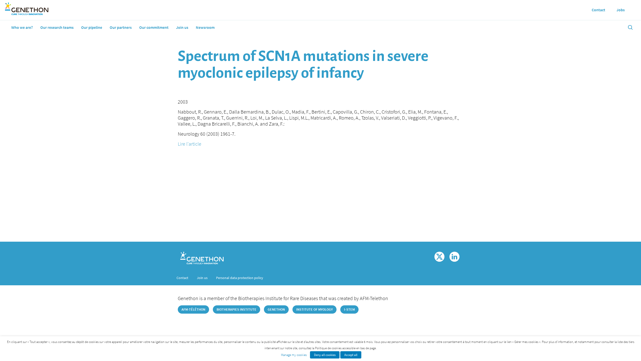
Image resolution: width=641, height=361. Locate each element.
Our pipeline (91, 27)
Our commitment (154, 27)
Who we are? (22, 27)
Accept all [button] (350, 355)
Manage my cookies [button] (294, 355)
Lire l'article (189, 144)
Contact (182, 278)
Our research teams (57, 27)
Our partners (121, 27)
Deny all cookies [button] (325, 355)
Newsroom (205, 27)
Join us (182, 27)
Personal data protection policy (239, 278)
